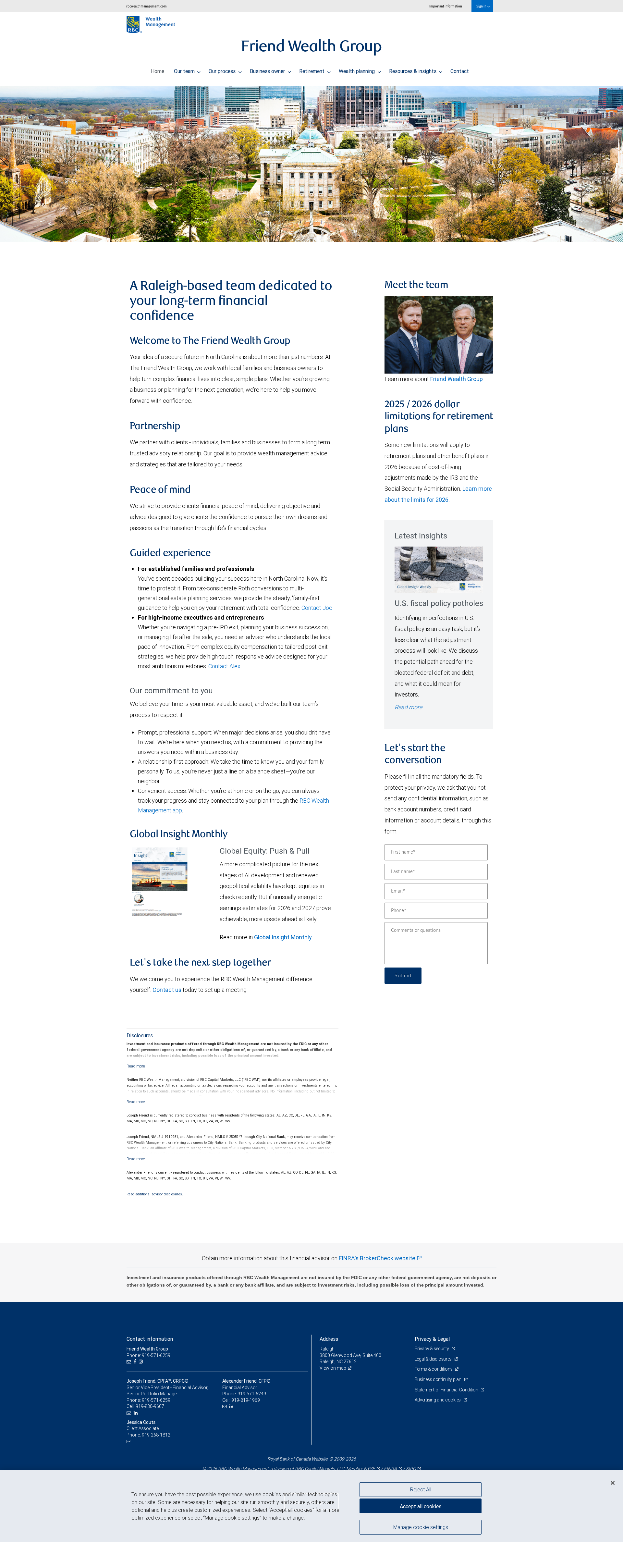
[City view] (311, 164)
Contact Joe (316, 607)
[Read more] (136, 1066)
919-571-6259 (156, 1400)
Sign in (481, 6)
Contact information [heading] (150, 1339)
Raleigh (327, 1349)
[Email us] (130, 1362)
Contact (459, 71)
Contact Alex (224, 666)
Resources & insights (413, 71)
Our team (185, 71)
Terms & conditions (434, 1369)
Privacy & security (432, 1348)
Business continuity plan (438, 1379)
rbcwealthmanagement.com (146, 6)
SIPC (411, 1469)
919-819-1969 (245, 1400)
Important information (445, 6)
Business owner (268, 71)
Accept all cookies (420, 1506)
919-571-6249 (252, 1394)
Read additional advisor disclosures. (155, 1194)
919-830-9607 (150, 1406)
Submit (403, 975)
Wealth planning (357, 71)
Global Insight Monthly (283, 937)
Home (157, 71)
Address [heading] (329, 1339)
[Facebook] (136, 1362)
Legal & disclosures (434, 1359)
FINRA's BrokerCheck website (377, 1258)
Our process (223, 71)
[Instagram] (141, 1362)
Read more (408, 707)
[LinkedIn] (136, 1413)
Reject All (420, 1489)
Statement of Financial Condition (447, 1390)
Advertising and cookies (438, 1400)
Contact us (167, 989)
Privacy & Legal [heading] (432, 1339)
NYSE (369, 1469)
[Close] (612, 1483)
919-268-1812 (156, 1435)
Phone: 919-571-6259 (148, 1355)
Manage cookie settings (420, 1526)
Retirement (312, 71)
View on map (333, 1368)
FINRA (390, 1469)
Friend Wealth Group (456, 379)
